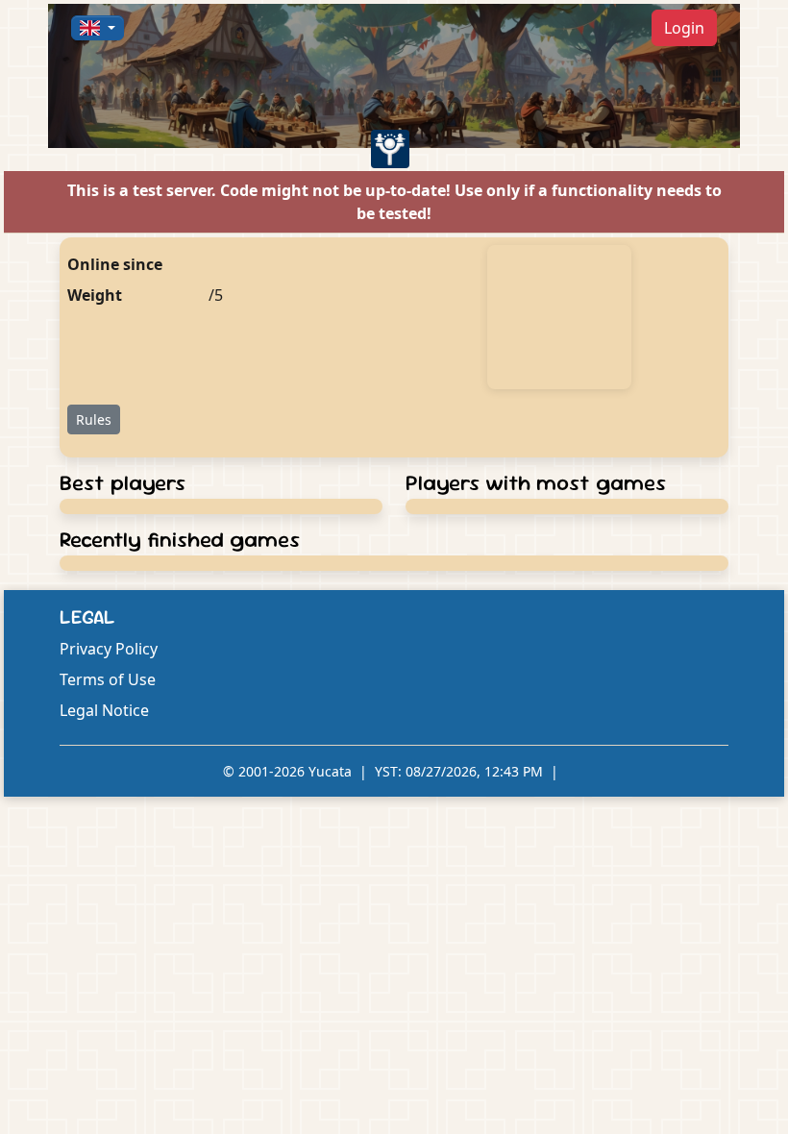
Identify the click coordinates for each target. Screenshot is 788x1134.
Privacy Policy (109, 648)
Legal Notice (104, 710)
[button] (97, 27)
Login (684, 27)
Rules (93, 419)
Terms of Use (108, 679)
